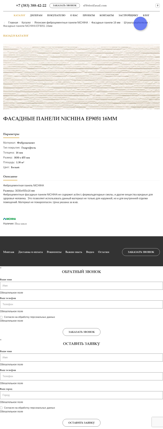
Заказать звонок (65, 5)
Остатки (103, 252)
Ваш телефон (8, 298)
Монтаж (8, 252)
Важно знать (73, 252)
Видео (90, 252)
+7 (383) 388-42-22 (31, 5)
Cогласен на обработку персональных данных (29, 317)
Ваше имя (6, 279)
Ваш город (6, 389)
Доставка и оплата (30, 252)
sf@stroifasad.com (95, 5)
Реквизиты (54, 252)
